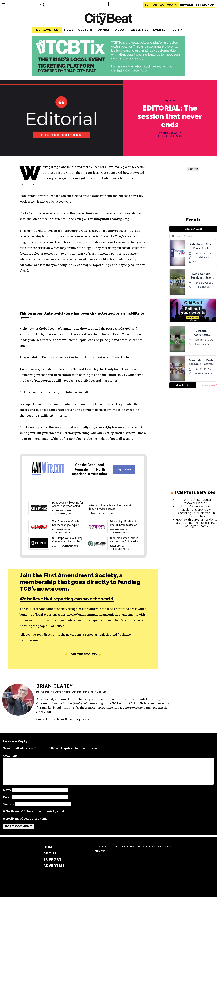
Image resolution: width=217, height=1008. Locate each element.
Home (49, 847)
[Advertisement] (193, 578)
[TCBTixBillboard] (108, 75)
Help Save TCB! (47, 29)
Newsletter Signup (197, 4)
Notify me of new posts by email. (28, 818)
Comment (11, 755)
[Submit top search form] (42, 5)
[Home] (108, 19)
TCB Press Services (194, 492)
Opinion (104, 29)
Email (7, 797)
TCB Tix (176, 29)
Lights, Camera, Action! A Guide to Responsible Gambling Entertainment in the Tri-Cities (196, 511)
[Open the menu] (3, 4)
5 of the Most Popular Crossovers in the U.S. (196, 501)
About (120, 29)
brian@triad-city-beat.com (75, 719)
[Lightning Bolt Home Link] (108, 5)
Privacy (100, 851)
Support (161, 4)
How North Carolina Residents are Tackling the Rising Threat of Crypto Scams (196, 523)
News (69, 29)
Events (159, 29)
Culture (85, 29)
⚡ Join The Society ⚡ (83, 654)
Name (7, 790)
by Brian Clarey (170, 133)
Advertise (139, 29)
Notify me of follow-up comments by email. (35, 811)
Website (8, 804)
